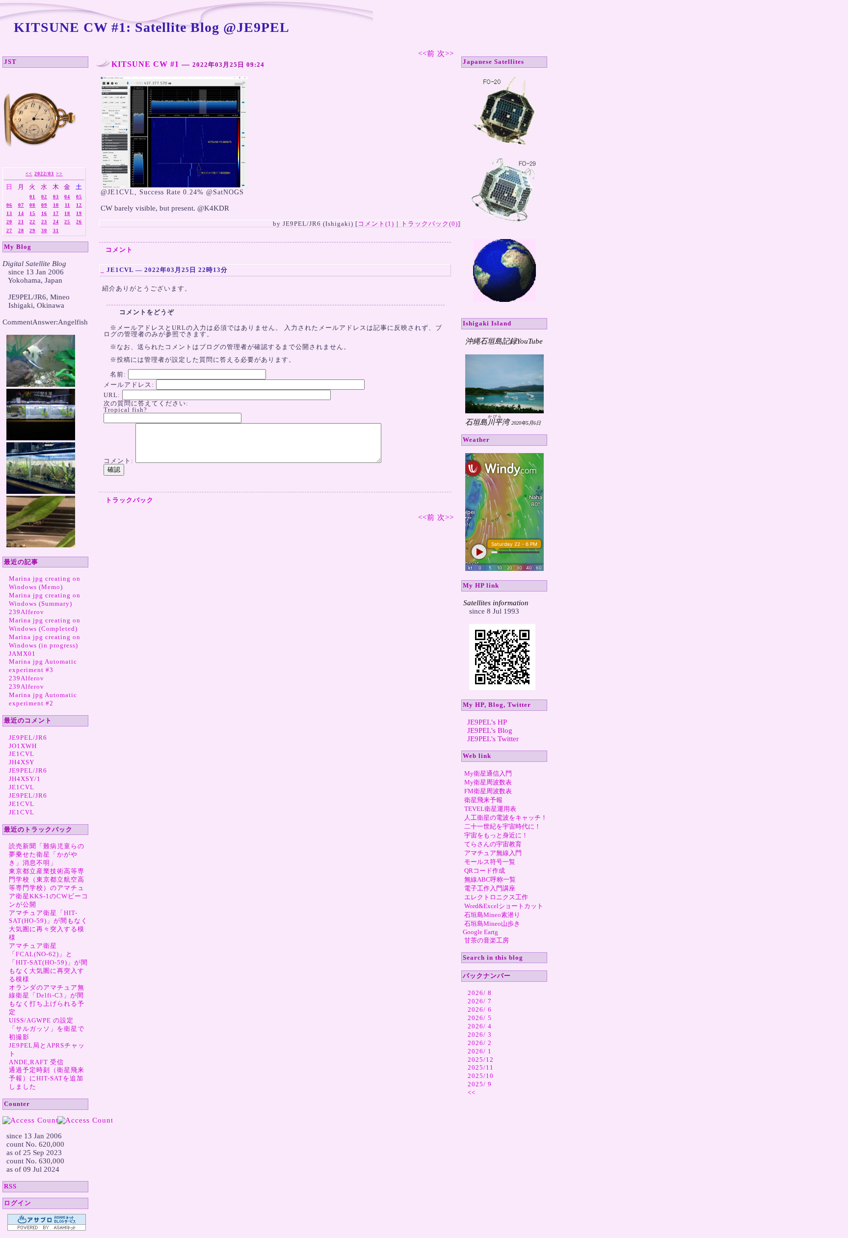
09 (44, 205)
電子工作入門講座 (489, 888)
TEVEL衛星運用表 (490, 808)
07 (21, 205)
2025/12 (481, 1059)
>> (59, 173)
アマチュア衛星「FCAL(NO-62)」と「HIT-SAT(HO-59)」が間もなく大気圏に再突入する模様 (48, 962)
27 (9, 230)
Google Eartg (480, 932)
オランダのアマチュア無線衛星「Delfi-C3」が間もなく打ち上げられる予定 (46, 1000)
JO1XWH (23, 746)
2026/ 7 (480, 1001)
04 (67, 196)
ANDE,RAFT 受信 (36, 1062)
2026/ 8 (480, 992)
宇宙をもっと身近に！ (496, 835)
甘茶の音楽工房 (486, 940)
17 (56, 213)
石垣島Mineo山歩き (492, 923)
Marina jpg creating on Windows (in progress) (44, 641)
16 (44, 213)
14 (21, 213)
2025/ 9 (480, 1084)
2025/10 (481, 1075)
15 (32, 213)
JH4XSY (21, 762)
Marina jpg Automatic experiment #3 (43, 665)
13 (9, 213)
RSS (10, 1186)
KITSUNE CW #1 (145, 64)
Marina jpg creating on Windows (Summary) (44, 599)
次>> (445, 53)
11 (67, 205)
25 (67, 221)
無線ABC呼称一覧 (490, 879)
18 (67, 213)
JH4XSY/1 (25, 778)
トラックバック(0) (429, 223)
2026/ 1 (480, 1051)
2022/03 (44, 173)
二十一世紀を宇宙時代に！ (502, 826)
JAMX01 (22, 653)
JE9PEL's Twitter (493, 739)
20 (9, 221)
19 (79, 213)
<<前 (427, 53)
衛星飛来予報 (483, 800)
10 (56, 205)
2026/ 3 (480, 1034)
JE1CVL (21, 753)
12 (79, 205)
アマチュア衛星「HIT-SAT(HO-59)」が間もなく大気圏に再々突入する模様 (48, 925)
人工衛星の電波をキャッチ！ (505, 817)
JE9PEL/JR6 (28, 737)
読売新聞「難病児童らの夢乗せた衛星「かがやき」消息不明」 (46, 854)
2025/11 (481, 1067)
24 (56, 221)
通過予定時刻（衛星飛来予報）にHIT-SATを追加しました (46, 1078)
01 (32, 196)
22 (32, 221)
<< (29, 173)
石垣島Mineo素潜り (492, 914)
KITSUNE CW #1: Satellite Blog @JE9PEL (152, 27)
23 (44, 221)
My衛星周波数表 (488, 782)
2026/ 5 (480, 1018)
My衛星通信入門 (488, 773)
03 (56, 196)
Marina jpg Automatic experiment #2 (43, 699)
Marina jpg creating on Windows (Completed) (44, 624)
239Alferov (26, 612)
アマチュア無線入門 (493, 853)
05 (79, 196)
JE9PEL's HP (487, 722)
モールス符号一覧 (489, 861)
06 (9, 205)
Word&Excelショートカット (503, 906)
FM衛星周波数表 (488, 791)
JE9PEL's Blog (489, 730)
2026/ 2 (480, 1043)
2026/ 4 (480, 1026)
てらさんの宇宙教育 (493, 844)
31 (56, 230)
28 (21, 230)
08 (32, 205)
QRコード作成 (484, 870)
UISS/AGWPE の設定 (41, 1020)
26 (79, 221)
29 (32, 230)
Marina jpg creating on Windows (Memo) (44, 583)
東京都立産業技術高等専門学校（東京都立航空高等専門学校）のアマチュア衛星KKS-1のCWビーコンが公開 (48, 887)
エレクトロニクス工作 (496, 897)
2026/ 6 (480, 1009)
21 (21, 221)
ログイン (17, 1203)
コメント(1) (376, 223)
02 (44, 196)
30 (44, 230)
